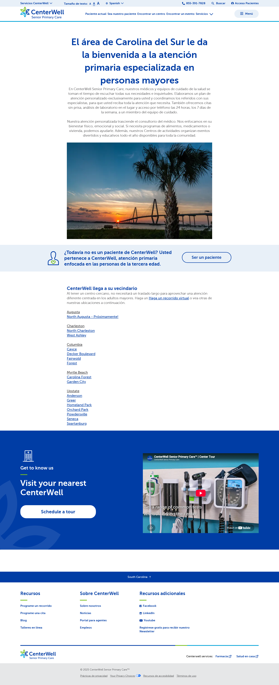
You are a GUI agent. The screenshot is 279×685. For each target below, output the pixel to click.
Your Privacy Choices (122, 675)
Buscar (220, 3)
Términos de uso (186, 675)
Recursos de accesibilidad (158, 675)
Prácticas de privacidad (94, 675)
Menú (249, 13)
